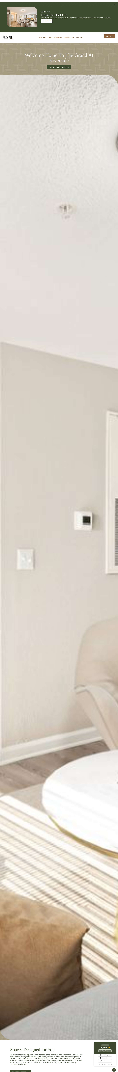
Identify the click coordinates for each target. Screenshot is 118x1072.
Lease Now (109, 36)
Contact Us (79, 37)
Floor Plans (42, 37)
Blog (73, 37)
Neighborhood (58, 37)
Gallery (50, 37)
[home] (10, 37)
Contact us (47, 21)
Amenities (67, 37)
